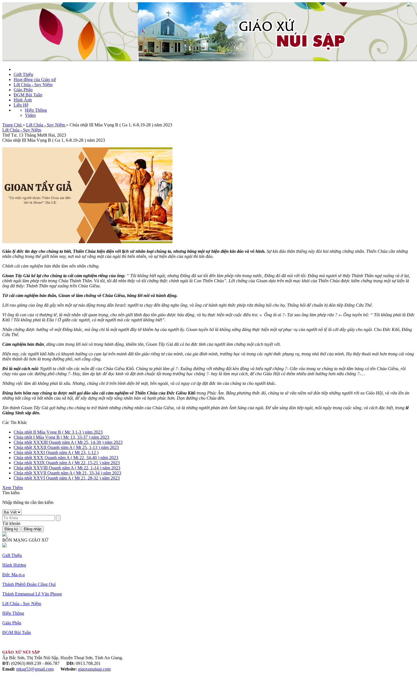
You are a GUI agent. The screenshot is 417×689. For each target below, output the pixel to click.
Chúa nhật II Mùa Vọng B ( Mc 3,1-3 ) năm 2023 (58, 432)
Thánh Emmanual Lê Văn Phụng (32, 594)
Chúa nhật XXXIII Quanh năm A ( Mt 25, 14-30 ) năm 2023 (68, 442)
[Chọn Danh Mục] (409, 5)
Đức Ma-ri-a (13, 574)
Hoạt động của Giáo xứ (35, 79)
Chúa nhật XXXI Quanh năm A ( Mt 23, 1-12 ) (56, 452)
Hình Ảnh (23, 99)
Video (30, 115)
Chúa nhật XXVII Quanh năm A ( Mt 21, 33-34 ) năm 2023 (67, 472)
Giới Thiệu (23, 74)
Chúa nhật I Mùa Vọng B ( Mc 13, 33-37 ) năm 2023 (61, 437)
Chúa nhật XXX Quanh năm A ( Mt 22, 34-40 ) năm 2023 (66, 457)
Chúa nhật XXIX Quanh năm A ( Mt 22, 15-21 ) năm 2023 (67, 462)
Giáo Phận (23, 89)
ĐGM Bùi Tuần (28, 94)
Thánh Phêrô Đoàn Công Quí (29, 584)
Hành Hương (14, 565)
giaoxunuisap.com (94, 669)
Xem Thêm (12, 487)
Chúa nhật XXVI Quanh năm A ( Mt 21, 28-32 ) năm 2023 (67, 478)
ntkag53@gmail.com (35, 669)
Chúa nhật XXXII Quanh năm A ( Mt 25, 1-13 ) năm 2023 (66, 447)
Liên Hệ (21, 105)
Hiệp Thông (36, 110)
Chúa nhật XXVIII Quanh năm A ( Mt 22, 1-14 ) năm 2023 (67, 467)
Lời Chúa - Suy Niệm (33, 84)
